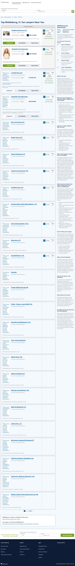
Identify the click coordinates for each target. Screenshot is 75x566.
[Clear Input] (34, 11)
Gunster (14, 272)
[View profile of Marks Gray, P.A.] (6, 361)
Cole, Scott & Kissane (18, 340)
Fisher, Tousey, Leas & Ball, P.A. (21, 304)
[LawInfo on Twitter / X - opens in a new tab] (63, 545)
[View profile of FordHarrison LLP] (6, 191)
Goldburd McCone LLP (19, 30)
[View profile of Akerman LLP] (6, 243)
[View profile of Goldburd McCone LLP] (6, 33)
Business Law (13, 519)
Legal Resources (26, 2)
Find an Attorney (5, 542)
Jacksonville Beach (28, 524)
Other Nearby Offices (6, 83)
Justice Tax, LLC (16, 424)
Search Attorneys (67, 535)
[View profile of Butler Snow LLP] (6, 141)
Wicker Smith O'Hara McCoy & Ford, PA (24, 494)
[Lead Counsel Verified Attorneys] (59, 31)
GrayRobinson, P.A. (17, 255)
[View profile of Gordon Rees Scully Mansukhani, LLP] (6, 209)
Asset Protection (6, 519)
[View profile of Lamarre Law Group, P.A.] (6, 175)
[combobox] (18, 11)
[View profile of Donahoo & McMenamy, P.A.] (6, 327)
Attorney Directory (7, 17)
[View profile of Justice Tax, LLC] (6, 428)
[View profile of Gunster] (6, 275)
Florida (15, 17)
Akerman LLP (16, 240)
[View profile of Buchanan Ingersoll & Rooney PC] (6, 445)
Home (2, 17)
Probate (18, 519)
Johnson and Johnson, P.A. (20, 390)
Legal (39, 542)
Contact (10, 43)
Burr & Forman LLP (17, 122)
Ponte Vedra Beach (19, 524)
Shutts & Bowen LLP (18, 154)
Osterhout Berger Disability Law (22, 458)
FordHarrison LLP (17, 187)
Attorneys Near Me (16, 2)
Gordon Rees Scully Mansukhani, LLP (24, 204)
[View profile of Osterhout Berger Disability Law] (6, 463)
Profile (34, 43)
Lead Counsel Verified (36, 2)
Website (22, 43)
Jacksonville (4, 524)
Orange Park (35, 524)
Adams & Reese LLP (18, 374)
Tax (12, 17)
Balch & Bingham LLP (18, 407)
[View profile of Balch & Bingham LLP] (6, 411)
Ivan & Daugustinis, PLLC (20, 224)
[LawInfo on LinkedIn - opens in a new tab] (72, 545)
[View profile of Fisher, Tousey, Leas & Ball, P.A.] (6, 309)
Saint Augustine (11, 524)
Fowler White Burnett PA (19, 287)
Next (30, 511)
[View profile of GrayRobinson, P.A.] (6, 259)
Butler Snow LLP (16, 137)
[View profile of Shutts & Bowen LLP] (6, 158)
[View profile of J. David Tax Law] (6, 76)
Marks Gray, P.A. (16, 357)
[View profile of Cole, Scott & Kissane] (6, 344)
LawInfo (21, 542)
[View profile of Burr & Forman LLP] (6, 125)
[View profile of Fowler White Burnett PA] (6, 291)
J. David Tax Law (16, 73)
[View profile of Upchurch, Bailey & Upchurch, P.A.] (6, 481)
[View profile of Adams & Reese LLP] (6, 378)
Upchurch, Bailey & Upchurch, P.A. (23, 476)
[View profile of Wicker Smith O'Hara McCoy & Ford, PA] (6, 499)
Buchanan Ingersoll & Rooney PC (22, 440)
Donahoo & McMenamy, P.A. (21, 322)
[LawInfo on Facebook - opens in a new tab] (58, 545)
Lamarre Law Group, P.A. (19, 171)
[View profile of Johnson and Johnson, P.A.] (6, 394)
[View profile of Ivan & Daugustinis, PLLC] (6, 228)
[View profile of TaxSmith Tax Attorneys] (6, 53)
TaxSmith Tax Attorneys (20, 49)
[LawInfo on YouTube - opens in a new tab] (68, 545)
